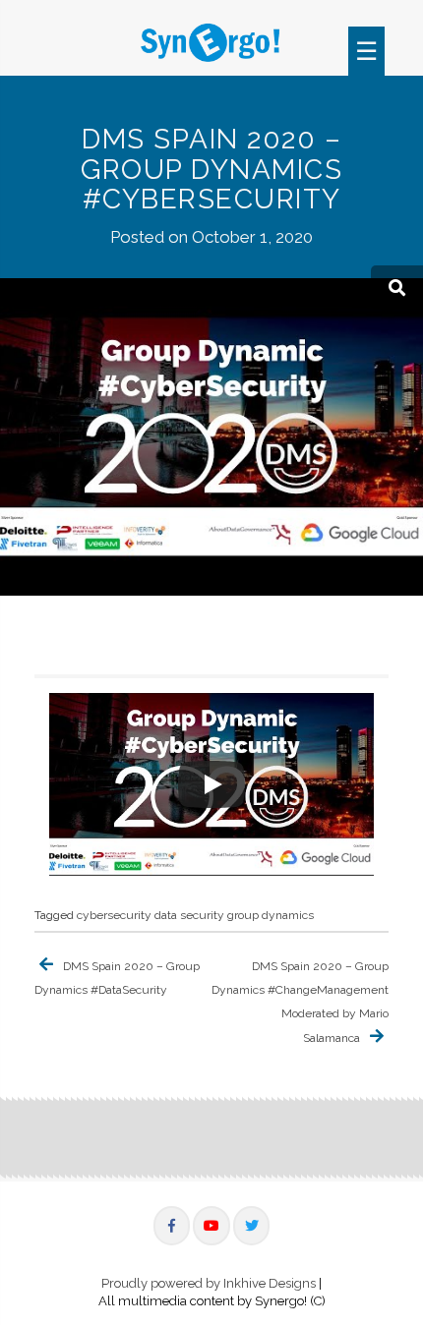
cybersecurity (114, 915)
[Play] (211, 784)
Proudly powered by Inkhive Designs (208, 1283)
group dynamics (270, 915)
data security (189, 915)
